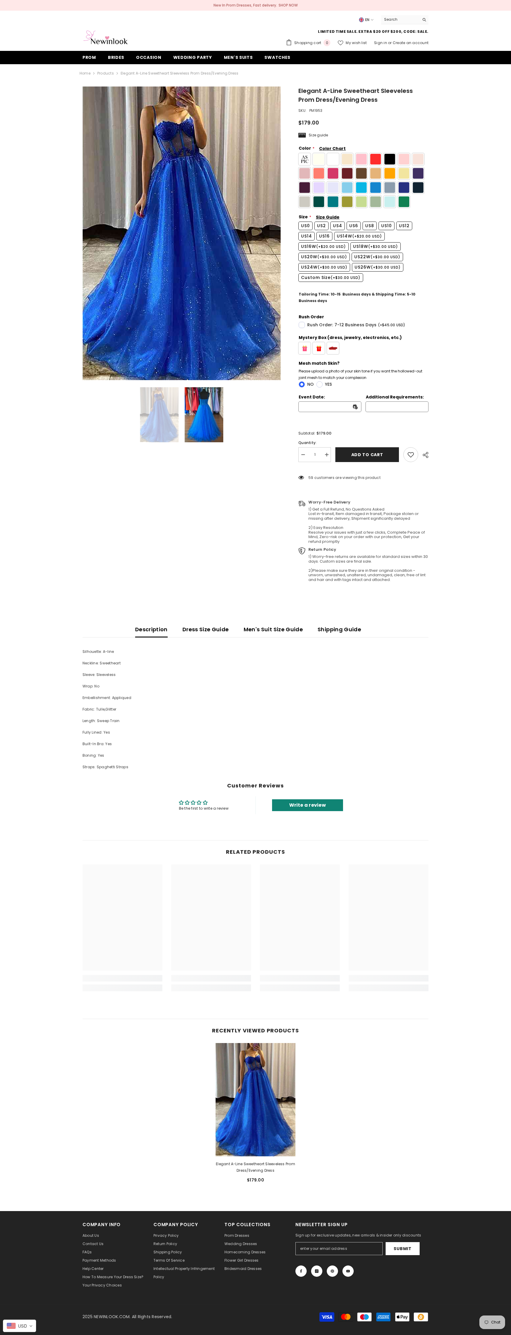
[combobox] (400, 19)
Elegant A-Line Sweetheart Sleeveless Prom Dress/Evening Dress (255, 1167)
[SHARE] (423, 455)
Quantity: (307, 442)
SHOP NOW (288, 5)
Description (151, 629)
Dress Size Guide (205, 629)
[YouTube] (348, 1271)
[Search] (404, 19)
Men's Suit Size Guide (273, 629)
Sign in (381, 42)
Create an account (410, 42)
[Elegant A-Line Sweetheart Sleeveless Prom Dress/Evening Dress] (255, 1099)
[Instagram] (316, 1271)
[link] (410, 454)
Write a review (307, 805)
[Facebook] (301, 1271)
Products (105, 73)
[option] (182, 233)
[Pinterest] (332, 1271)
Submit (402, 1249)
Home (85, 73)
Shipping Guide (339, 629)
